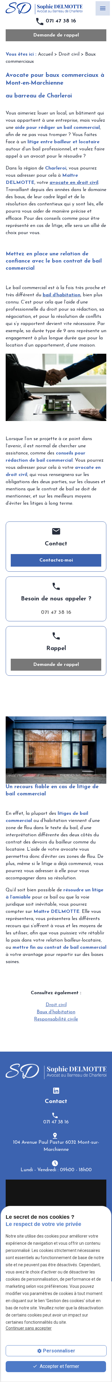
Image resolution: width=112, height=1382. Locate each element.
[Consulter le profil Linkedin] (56, 1090)
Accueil (45, 54)
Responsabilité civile (56, 1019)
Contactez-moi (56, 560)
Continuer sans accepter (29, 1328)
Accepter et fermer (59, 1366)
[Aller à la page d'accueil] (44, 8)
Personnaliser (59, 1351)
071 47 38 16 (61, 21)
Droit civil (69, 54)
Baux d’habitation (56, 1012)
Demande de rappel (56, 35)
